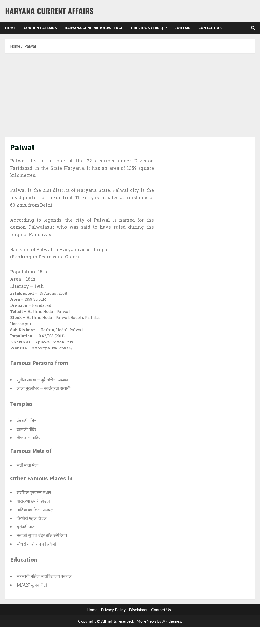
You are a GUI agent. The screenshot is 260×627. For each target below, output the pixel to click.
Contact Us (210, 27)
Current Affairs (40, 27)
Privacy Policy (113, 609)
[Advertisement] (130, 93)
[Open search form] (253, 28)
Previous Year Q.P (149, 27)
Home (10, 27)
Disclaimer (138, 609)
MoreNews (146, 621)
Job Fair (182, 27)
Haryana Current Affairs (49, 11)
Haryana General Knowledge (93, 27)
